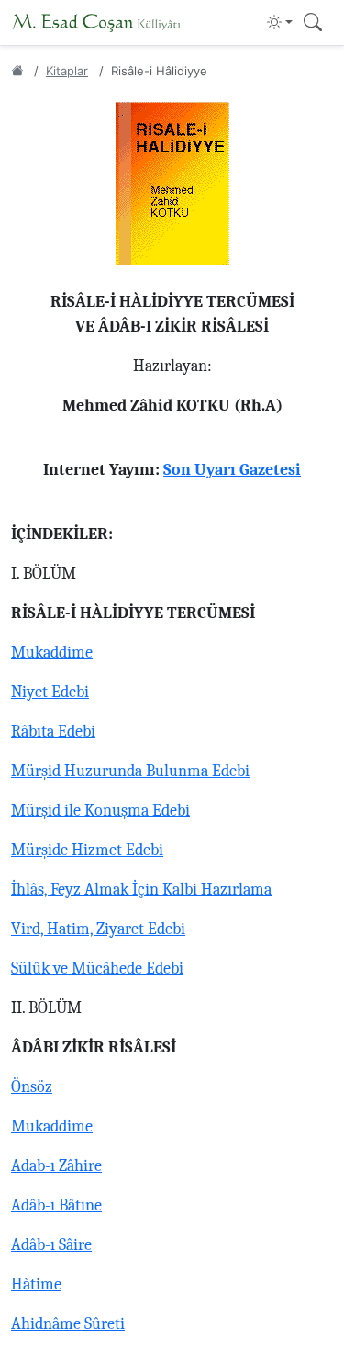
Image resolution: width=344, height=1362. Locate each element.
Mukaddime (52, 652)
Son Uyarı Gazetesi (232, 469)
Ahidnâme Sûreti (68, 1324)
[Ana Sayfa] (17, 70)
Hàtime (36, 1284)
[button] (280, 22)
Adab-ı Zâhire (56, 1166)
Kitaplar (67, 70)
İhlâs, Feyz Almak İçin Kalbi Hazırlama (141, 889)
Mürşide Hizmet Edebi (87, 850)
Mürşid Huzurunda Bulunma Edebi (130, 771)
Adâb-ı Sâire (51, 1245)
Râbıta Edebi (53, 731)
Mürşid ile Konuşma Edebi (100, 810)
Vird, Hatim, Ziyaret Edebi (98, 929)
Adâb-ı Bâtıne (56, 1205)
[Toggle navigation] (313, 22)
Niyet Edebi (50, 692)
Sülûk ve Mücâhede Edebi (97, 968)
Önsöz (31, 1087)
